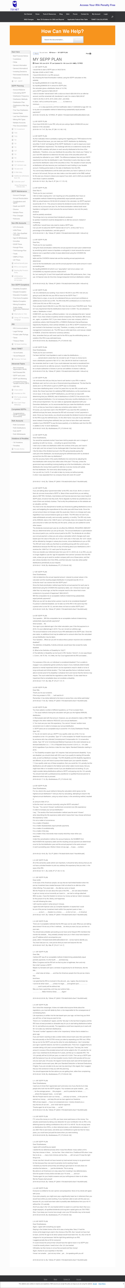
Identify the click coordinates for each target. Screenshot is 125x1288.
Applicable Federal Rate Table (77, 19)
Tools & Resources (49, 14)
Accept (95, 1284)
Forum (75, 14)
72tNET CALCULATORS (99, 19)
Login (106, 14)
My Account (96, 14)
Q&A (67, 14)
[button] (112, 16)
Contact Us (85, 14)
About (55, 1279)
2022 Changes (29, 19)
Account (78, 1279)
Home (37, 14)
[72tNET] (14, 6)
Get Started (28, 14)
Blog (61, 14)
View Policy (102, 1284)
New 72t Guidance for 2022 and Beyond (50, 19)
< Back (36, 53)
